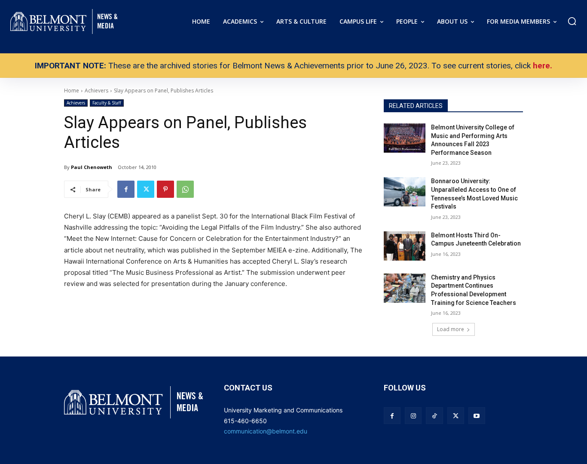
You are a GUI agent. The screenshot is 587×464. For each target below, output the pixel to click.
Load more (450, 329)
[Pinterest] (165, 189)
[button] (572, 21)
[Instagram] (413, 415)
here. (542, 66)
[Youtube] (476, 415)
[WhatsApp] (185, 189)
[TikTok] (434, 415)
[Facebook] (126, 189)
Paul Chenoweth (91, 167)
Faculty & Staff (106, 103)
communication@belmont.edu (265, 431)
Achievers (76, 103)
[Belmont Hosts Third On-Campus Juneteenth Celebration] (404, 246)
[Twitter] (145, 189)
